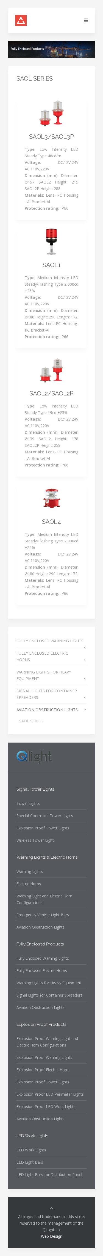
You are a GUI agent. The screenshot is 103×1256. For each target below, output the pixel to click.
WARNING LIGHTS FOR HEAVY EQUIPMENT (43, 675)
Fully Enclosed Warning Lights (42, 958)
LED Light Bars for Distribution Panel (49, 1174)
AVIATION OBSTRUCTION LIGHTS (47, 709)
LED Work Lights (32, 1135)
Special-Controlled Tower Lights (44, 815)
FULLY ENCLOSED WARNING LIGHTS (49, 640)
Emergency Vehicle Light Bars (42, 914)
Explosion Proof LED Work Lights (46, 1106)
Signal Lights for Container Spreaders (49, 995)
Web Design (51, 1236)
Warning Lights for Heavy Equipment (48, 982)
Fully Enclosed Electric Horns (41, 970)
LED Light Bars (29, 1162)
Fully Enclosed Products (40, 944)
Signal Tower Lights (35, 789)
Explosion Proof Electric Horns (43, 1069)
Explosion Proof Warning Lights (44, 1057)
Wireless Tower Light (35, 840)
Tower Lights (28, 803)
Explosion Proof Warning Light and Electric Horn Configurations (47, 1042)
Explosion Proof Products (41, 1024)
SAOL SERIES (31, 720)
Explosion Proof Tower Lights (42, 828)
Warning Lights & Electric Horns (46, 857)
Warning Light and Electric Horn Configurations (44, 899)
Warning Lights (29, 871)
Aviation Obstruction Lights (40, 927)
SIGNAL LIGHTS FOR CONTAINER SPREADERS (46, 694)
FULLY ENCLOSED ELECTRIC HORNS (42, 656)
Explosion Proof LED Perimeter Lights (50, 1094)
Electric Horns (28, 883)
